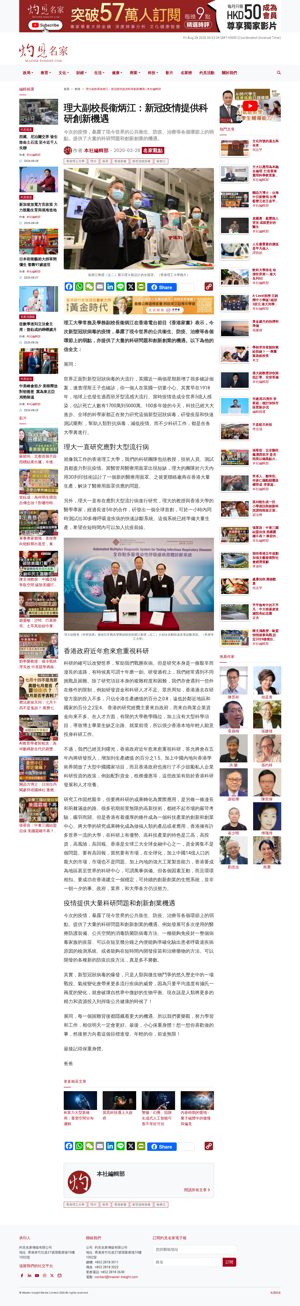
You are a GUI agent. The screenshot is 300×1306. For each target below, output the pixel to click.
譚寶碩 (257, 253)
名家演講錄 (28, 316)
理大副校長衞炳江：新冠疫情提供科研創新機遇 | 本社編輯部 (123, 89)
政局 (26, 73)
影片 (169, 73)
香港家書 (120, 161)
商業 (133, 73)
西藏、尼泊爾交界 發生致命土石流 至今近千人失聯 (38, 142)
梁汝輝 (257, 515)
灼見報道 (26, 129)
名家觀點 (153, 150)
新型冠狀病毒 (141, 161)
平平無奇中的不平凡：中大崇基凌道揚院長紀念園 (265, 609)
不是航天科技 (262, 424)
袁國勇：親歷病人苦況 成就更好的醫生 (265, 222)
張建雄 (257, 330)
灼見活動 (206, 73)
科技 (151, 73)
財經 (80, 73)
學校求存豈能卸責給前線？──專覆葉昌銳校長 (265, 351)
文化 (62, 73)
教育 (44, 73)
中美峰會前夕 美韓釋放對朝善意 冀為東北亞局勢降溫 (38, 391)
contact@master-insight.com (116, 1277)
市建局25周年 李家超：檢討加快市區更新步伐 (265, 403)
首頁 (66, 89)
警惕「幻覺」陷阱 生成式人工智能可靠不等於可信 (157, 1118)
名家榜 (186, 73)
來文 (255, 360)
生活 (98, 73)
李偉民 (257, 566)
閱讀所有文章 (196, 1190)
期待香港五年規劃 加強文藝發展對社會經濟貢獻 (265, 558)
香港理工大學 (75, 161)
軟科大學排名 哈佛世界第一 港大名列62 (264, 274)
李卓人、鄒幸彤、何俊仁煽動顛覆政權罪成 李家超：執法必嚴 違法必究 (265, 484)
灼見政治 (26, 379)
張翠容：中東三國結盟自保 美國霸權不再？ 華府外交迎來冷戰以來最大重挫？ (265, 536)
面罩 (105, 161)
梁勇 (255, 618)
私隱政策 (275, 1292)
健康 (116, 73)
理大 (93, 161)
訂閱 (229, 1262)
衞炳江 (161, 161)
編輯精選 (259, 412)
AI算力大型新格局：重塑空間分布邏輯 (79, 1118)
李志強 (257, 429)
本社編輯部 (96, 150)
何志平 (257, 150)
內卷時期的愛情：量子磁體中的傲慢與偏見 (196, 1118)
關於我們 (229, 73)
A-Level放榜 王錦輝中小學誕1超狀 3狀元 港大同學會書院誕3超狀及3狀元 (265, 304)
